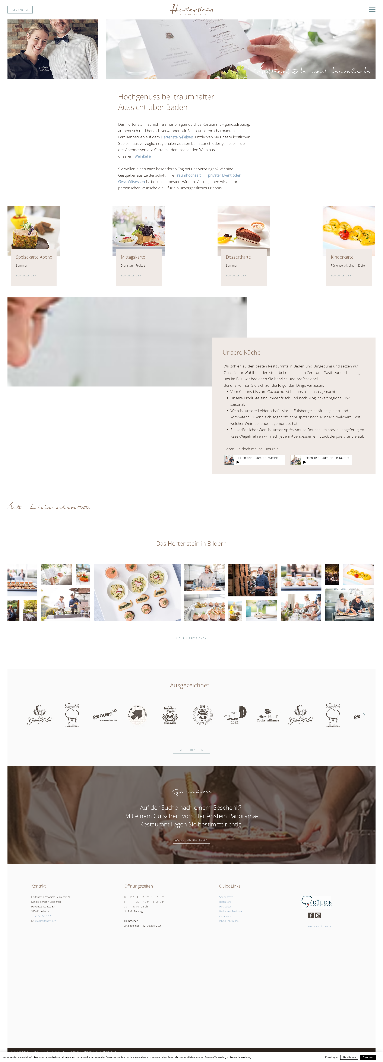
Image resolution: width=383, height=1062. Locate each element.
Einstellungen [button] (331, 1057)
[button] (372, 9)
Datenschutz (74, 1051)
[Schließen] (379, 1057)
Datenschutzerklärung (240, 1057)
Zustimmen (368, 1057)
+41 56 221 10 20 (43, 916)
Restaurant (225, 901)
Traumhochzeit (188, 175)
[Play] (238, 462)
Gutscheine (225, 916)
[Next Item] (370, 592)
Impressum (59, 1051)
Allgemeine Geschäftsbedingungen (100, 1051)
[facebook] (311, 915)
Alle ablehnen (349, 1057)
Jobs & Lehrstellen (228, 921)
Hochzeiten (225, 906)
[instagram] (318, 915)
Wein (234, 410)
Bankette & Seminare (230, 911)
